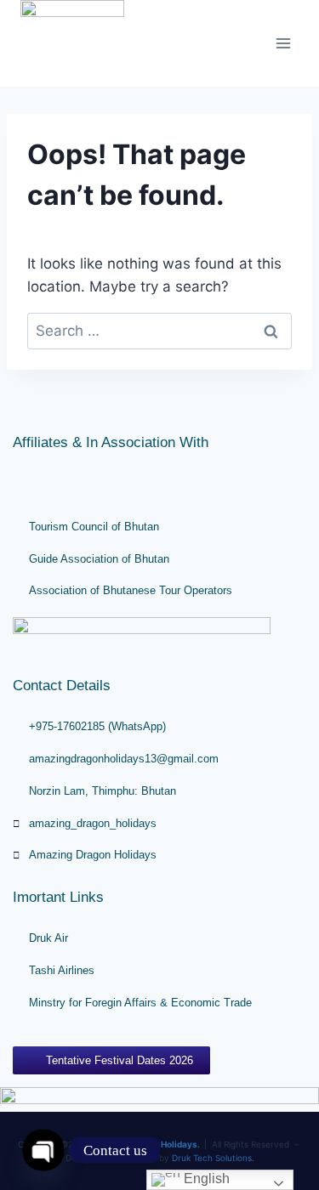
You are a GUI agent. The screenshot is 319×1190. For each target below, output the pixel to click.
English (205, 1178)
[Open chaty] (43, 1150)
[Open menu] (283, 43)
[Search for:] (159, 330)
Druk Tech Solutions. (213, 1158)
